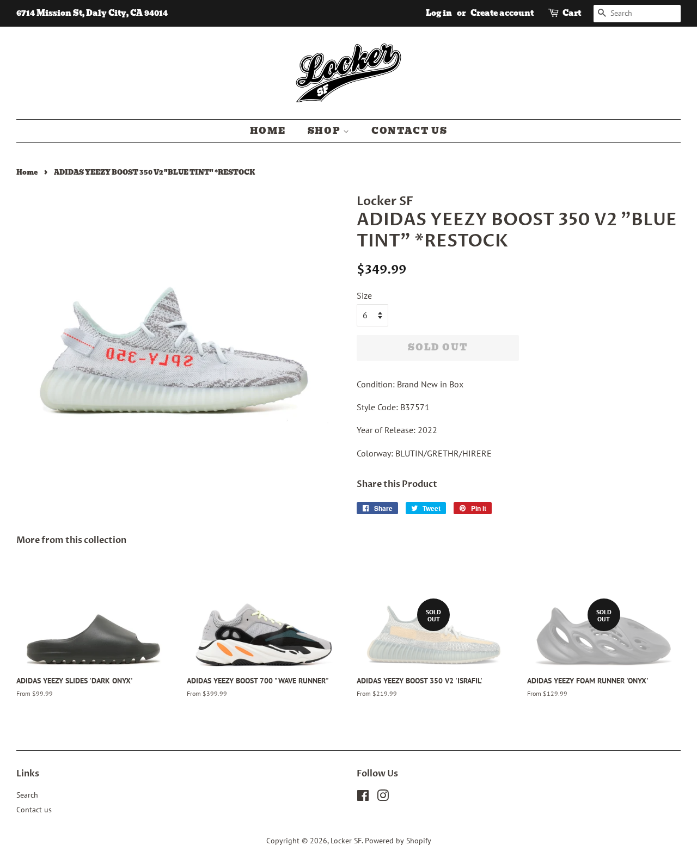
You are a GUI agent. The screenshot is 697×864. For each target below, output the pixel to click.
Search (27, 795)
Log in (439, 13)
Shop (325, 131)
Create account (502, 13)
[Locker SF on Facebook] (363, 798)
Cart (572, 13)
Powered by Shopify (398, 841)
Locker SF (346, 841)
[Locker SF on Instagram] (383, 798)
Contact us (409, 131)
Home (268, 131)
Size (364, 295)
